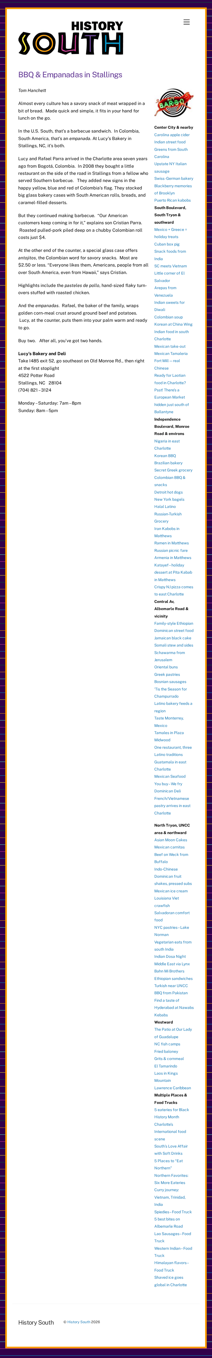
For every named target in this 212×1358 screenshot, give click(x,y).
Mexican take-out (170, 346)
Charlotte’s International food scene (170, 1131)
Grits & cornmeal (169, 1058)
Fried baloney (166, 1051)
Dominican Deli (167, 791)
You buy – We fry (168, 784)
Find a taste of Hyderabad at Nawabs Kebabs (174, 1007)
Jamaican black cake (172, 638)
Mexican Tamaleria (171, 353)
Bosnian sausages (170, 681)
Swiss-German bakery (173, 178)
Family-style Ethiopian (173, 623)
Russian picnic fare (171, 550)
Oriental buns (166, 667)
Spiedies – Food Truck (173, 1212)
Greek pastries (167, 674)
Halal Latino (165, 506)
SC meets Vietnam (170, 266)
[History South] (71, 52)
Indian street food (170, 142)
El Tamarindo (165, 1066)
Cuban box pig (167, 244)
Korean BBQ (165, 455)
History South (78, 1322)
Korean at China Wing (173, 324)
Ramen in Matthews (171, 543)
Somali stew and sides (173, 645)
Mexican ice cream (171, 891)
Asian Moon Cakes (170, 840)
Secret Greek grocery (173, 470)
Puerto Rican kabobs (172, 200)
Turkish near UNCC (171, 985)
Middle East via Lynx (172, 964)
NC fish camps (167, 1044)
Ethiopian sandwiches (173, 978)
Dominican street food (174, 630)
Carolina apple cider (172, 135)
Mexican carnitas (169, 847)
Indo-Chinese (166, 869)
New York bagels (169, 499)
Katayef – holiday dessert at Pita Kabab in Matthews (173, 572)
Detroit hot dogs (168, 492)
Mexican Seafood (170, 776)
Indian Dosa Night (170, 956)
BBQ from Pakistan (171, 993)
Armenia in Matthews (172, 557)
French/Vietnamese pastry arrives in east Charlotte (172, 805)
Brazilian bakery (168, 463)
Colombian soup (168, 317)
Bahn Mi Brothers (169, 971)
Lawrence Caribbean (172, 1088)
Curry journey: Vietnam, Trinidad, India (170, 1197)
